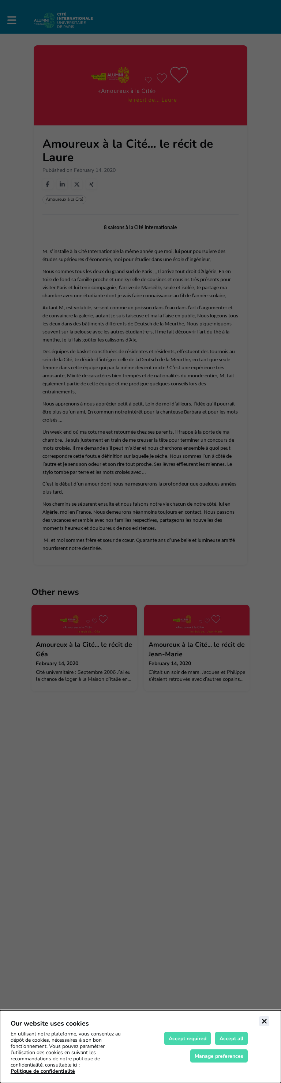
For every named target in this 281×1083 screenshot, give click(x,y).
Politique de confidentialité (43, 1071)
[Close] (264, 1021)
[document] (140, 1046)
